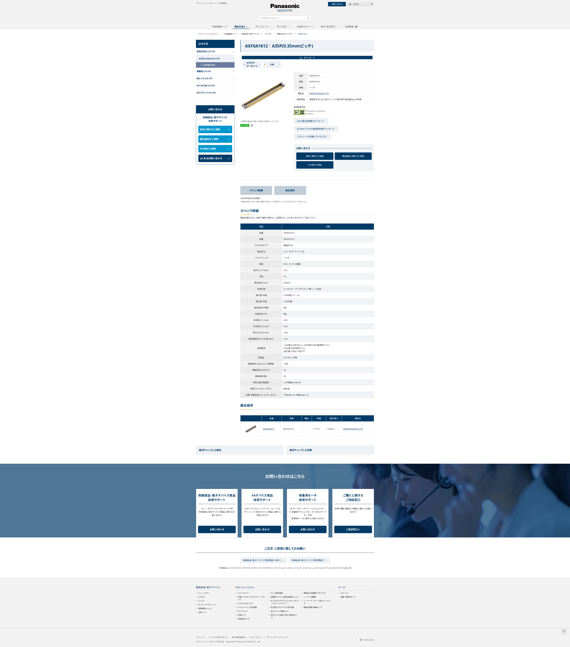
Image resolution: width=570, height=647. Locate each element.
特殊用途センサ (244, 619)
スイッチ (201, 601)
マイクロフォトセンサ (245, 603)
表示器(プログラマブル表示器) (282, 607)
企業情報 (349, 26)
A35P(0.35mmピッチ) (319, 93)
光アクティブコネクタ (206, 92)
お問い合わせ (337, 4)
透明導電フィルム (204, 608)
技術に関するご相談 (315, 156)
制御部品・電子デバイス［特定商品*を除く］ (262, 560)
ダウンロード (261, 26)
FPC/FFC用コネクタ (206, 85)
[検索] (308, 18)
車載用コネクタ (204, 71)
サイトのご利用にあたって (218, 637)
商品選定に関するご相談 (353, 156)
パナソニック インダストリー (208, 34)
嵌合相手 (290, 190)
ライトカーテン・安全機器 (247, 607)
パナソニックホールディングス (277, 637)
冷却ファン (202, 612)
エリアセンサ (242, 611)
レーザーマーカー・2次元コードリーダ (317, 602)
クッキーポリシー (255, 637)
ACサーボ (344, 593)
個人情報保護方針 (239, 637)
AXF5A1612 (268, 428)
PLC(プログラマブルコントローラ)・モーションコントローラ (285, 602)
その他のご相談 (315, 164)
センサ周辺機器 (277, 593)
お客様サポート (303, 26)
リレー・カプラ (203, 593)
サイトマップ (200, 637)
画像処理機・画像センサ (313, 607)
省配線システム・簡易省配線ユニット (285, 597)
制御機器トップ (220, 26)
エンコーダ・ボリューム (207, 604)
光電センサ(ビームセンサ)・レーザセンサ (251, 598)
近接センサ (242, 615)
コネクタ (268, 34)
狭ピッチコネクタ (204, 78)
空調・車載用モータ (348, 597)
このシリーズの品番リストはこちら (312, 136)
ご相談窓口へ (353, 529)
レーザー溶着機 (310, 597)
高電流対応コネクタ (284, 34)
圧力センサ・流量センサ (280, 611)
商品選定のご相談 (209, 139)
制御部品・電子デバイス (250, 34)
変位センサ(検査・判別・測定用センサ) (284, 616)
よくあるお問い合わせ (211, 158)
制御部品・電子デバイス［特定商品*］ (308, 560)
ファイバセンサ (243, 593)
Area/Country (368, 640)
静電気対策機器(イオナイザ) (315, 593)
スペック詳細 (256, 190)
